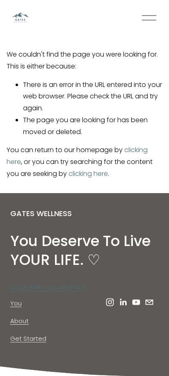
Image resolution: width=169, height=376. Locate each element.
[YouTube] (136, 302)
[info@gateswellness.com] (149, 302)
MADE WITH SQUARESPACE (48, 287)
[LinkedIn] (123, 302)
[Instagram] (110, 302)
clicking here (88, 173)
